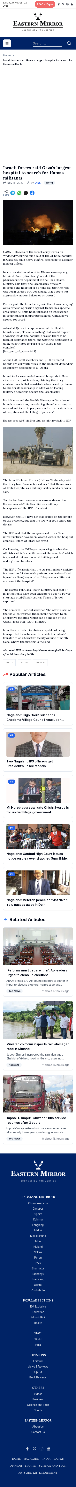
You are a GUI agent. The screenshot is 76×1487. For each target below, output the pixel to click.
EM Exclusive (38, 1306)
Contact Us (38, 1432)
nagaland (31, 1458)
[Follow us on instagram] (67, 4)
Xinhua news (49, 272)
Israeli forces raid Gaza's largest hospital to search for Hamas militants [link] (38, 62)
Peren (38, 1257)
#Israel (24, 662)
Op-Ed (38, 1372)
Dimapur (38, 1208)
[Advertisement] (38, 120)
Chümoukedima (38, 1203)
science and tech (52, 1465)
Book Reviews (38, 1377)
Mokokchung (38, 1235)
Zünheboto (38, 1290)
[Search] (69, 43)
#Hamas (40, 662)
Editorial (38, 1361)
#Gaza (9, 662)
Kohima (38, 1219)
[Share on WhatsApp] (19, 193)
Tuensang (38, 1279)
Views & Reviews (38, 1366)
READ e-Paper (45, 4)
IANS (38, 182)
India (38, 1344)
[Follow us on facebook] (59, 4)
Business (38, 1399)
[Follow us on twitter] (63, 4)
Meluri (38, 1230)
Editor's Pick (38, 1317)
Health (38, 1322)
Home (7, 55)
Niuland (38, 1246)
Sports (38, 1410)
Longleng (38, 1225)
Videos (38, 1394)
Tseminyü (38, 1273)
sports (30, 1465)
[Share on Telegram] (12, 193)
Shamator (38, 1268)
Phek (38, 1263)
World (38, 1339)
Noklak (38, 1252)
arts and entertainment (38, 1472)
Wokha (38, 1284)
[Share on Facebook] (32, 193)
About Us (38, 1426)
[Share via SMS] (26, 193)
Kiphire (38, 1214)
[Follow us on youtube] (72, 4)
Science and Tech (38, 1404)
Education (38, 1312)
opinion (16, 1465)
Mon (38, 1241)
